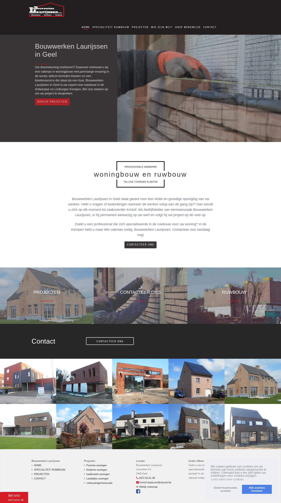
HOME (86, 27)
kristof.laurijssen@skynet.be (155, 482)
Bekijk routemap (148, 486)
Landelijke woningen (97, 478)
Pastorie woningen (96, 465)
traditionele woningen (98, 474)
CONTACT (210, 27)
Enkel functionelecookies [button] (225, 489)
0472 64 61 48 (147, 478)
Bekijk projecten (52, 101)
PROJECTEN (140, 27)
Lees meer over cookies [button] (227, 479)
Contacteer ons (140, 244)
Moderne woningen (96, 469)
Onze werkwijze (188, 27)
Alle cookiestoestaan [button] (257, 489)
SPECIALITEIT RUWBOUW (110, 27)
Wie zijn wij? (162, 27)
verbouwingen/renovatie (99, 483)
